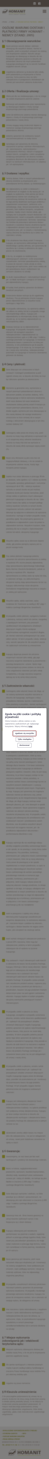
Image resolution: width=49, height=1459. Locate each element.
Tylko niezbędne (24, 739)
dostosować (24, 745)
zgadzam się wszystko (24, 733)
